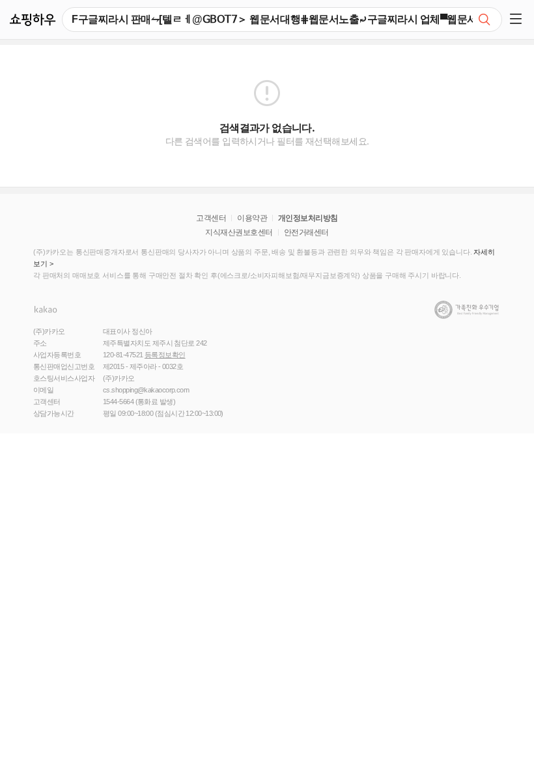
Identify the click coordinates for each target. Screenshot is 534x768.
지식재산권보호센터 (238, 232)
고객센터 (211, 218)
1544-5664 (118, 401)
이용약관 (252, 218)
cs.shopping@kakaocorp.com (146, 390)
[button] (518, 19)
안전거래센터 (306, 232)
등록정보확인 (165, 355)
